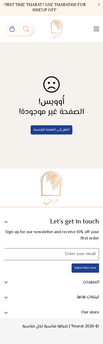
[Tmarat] (57, 29)
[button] (12, 29)
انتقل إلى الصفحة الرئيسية (51, 129)
